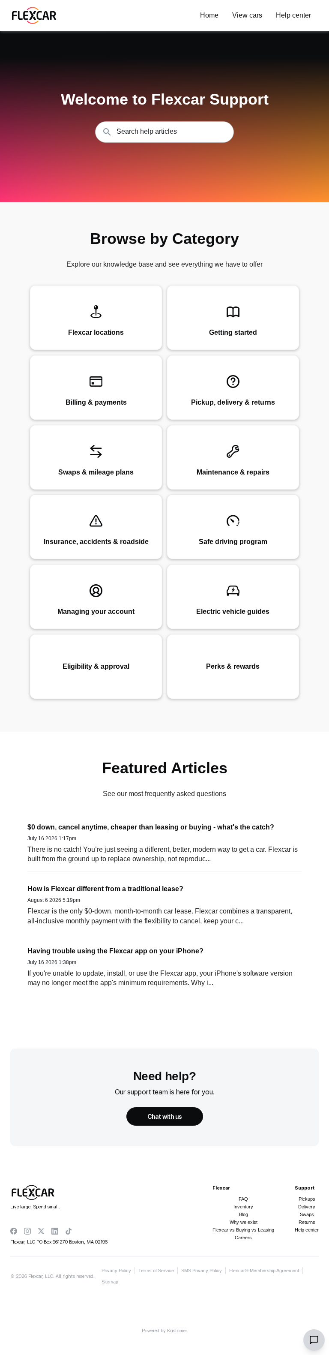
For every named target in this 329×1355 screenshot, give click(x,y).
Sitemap (110, 1281)
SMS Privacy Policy (201, 1270)
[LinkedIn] (54, 1231)
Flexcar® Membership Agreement (264, 1270)
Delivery (306, 1206)
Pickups (307, 1199)
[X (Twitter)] (41, 1231)
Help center (307, 1229)
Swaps (307, 1214)
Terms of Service (156, 1270)
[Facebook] (13, 1231)
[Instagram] (27, 1231)
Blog (243, 1214)
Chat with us (164, 1116)
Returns (307, 1222)
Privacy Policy (116, 1270)
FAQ (243, 1199)
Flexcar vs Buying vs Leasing (243, 1229)
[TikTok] (68, 1231)
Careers (243, 1237)
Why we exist (243, 1222)
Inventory (243, 1206)
